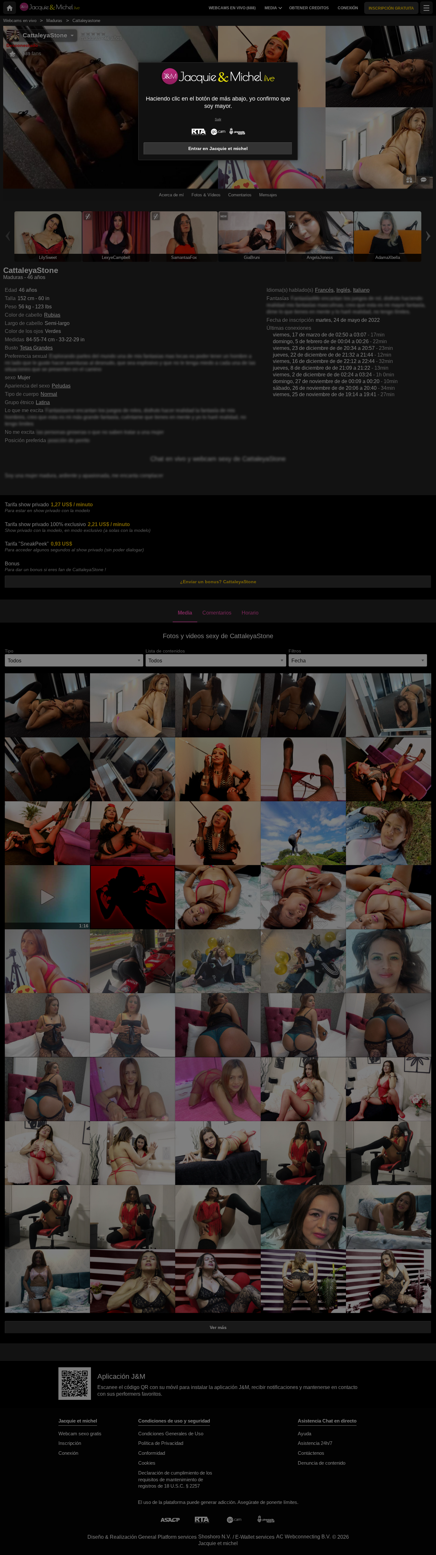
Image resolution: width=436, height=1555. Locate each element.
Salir (218, 119)
